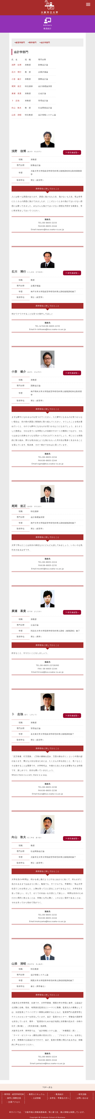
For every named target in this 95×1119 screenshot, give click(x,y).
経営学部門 (20, 42)
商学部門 (32, 42)
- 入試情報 (36, 1098)
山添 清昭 (16, 115)
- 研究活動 (81, 1094)
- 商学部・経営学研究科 (13, 1094)
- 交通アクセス (13, 1102)
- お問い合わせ (81, 1098)
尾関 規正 (16, 86)
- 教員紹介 (59, 1094)
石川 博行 (16, 72)
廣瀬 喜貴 (16, 93)
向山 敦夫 (16, 108)
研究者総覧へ (72, 152)
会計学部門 (45, 42)
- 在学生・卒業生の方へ (59, 1098)
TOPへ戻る (47, 1087)
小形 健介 (16, 79)
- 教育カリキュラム (36, 1094)
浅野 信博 (16, 65)
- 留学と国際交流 (13, 1098)
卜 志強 (15, 100)
